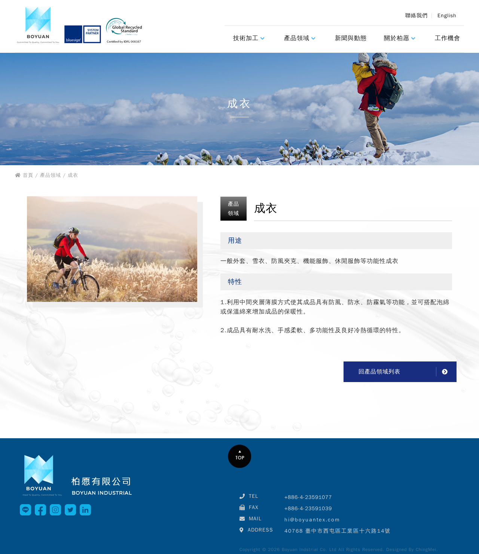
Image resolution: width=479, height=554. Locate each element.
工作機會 (447, 38)
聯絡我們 (416, 15)
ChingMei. (427, 550)
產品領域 (296, 38)
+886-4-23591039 (308, 508)
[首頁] (81, 26)
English (447, 15)
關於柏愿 (396, 38)
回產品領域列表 (379, 371)
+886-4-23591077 (308, 497)
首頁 (28, 175)
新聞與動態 (351, 38)
